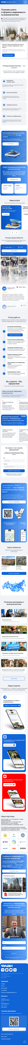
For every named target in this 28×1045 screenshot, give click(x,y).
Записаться (14, 953)
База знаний (4, 988)
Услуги (2, 986)
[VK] (15, 970)
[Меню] (25, 2)
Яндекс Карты (22, 287)
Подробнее (5, 214)
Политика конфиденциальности (9, 992)
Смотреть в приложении (14, 573)
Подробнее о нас (14, 179)
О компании (4, 990)
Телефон (5, 464)
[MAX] (6, 970)
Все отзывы (14, 250)
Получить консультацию (15, 334)
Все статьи (14, 678)
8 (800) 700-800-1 (5, 1000)
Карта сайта (4, 1036)
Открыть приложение (14, 1029)
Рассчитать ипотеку (8, 55)
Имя (4, 458)
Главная (3, 983)
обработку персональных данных (14, 475)
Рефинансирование (5, 1039)
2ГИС (24, 305)
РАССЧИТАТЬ (10, 143)
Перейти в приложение (14, 502)
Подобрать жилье (14, 871)
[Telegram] (2, 970)
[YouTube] (11, 970)
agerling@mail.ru (5, 1003)
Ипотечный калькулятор (7, 1034)
